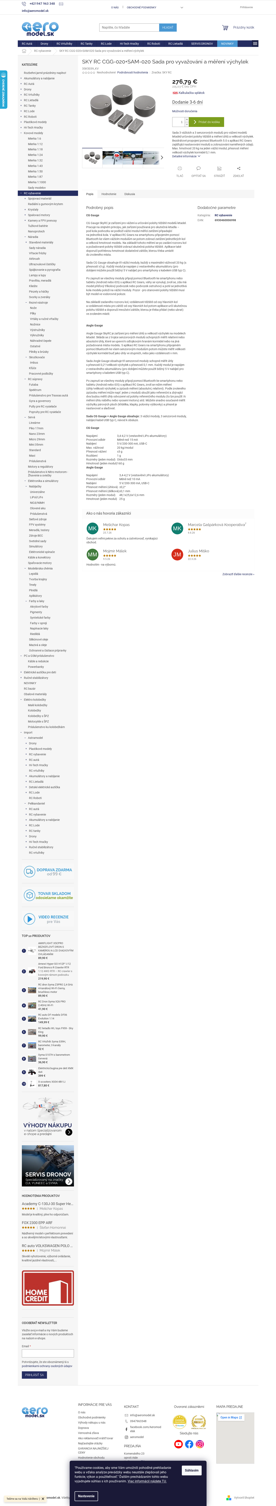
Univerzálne (37, 492)
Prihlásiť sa (34, 1375)
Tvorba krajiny (38, 579)
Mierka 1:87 (35, 176)
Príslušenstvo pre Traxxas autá (48, 395)
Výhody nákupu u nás (91, 1422)
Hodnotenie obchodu (91, 1457)
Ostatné (35, 346)
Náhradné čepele (40, 340)
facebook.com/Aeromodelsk (145, 1429)
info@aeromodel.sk (142, 1415)
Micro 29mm (37, 439)
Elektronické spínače (42, 552)
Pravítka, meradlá (40, 280)
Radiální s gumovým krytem (45, 204)
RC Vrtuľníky (32, 94)
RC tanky (34, 830)
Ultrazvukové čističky (42, 264)
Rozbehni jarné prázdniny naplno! (45, 72)
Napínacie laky (39, 628)
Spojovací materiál (39, 198)
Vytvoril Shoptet (244, 1497)
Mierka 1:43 (35, 166)
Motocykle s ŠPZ (38, 721)
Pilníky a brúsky (39, 351)
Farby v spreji (38, 623)
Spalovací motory (39, 215)
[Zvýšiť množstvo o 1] (187, 119)
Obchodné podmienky (141, 7)
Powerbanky (36, 666)
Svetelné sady (37, 541)
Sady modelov (37, 187)
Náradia (33, 237)
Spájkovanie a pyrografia (44, 269)
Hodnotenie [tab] (109, 194)
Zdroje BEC (36, 535)
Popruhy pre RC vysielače (45, 412)
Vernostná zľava (88, 1433)
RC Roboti (30, 116)
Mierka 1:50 (35, 171)
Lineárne (34, 422)
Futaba (33, 384)
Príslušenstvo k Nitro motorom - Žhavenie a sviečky (48, 473)
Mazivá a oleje (38, 645)
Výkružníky (37, 335)
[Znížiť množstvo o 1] (187, 124)
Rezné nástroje (38, 302)
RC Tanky (30, 105)
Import (28, 732)
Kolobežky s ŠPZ (38, 716)
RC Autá (29, 83)
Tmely (32, 584)
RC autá (34, 759)
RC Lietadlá (31, 100)
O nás (115, 7)
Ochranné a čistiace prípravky (47, 650)
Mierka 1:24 (35, 154)
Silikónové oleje (38, 639)
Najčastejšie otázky (90, 1443)
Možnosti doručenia (184, 111)
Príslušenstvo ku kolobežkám (46, 727)
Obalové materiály (35, 694)
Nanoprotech (36, 231)
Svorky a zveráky (39, 297)
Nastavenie (86, 1496)
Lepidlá (33, 573)
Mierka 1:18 (35, 149)
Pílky (33, 313)
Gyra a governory (40, 401)
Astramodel (35, 737)
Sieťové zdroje (38, 519)
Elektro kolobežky (35, 699)
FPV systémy (37, 524)
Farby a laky (36, 601)
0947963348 (138, 1421)
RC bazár (30, 688)
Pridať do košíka (209, 122)
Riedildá (35, 634)
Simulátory (36, 546)
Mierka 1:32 (35, 160)
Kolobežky (34, 710)
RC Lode (29, 111)
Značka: (162, 72)
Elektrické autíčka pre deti (40, 672)
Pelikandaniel (36, 803)
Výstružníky (37, 330)
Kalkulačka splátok (192, 93)
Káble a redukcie (38, 661)
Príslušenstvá (37, 461)
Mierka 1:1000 (37, 182)
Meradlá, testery (39, 530)
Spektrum (35, 390)
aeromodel (137, 1437)
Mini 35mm (36, 444)
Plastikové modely (35, 122)
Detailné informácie (184, 156)
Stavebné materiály (41, 242)
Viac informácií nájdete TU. (147, 1481)
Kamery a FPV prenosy (42, 220)
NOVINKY (30, 683)
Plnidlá (33, 590)
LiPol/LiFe (36, 497)
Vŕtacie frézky (37, 253)
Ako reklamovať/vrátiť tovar (95, 1438)
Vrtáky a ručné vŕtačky (44, 319)
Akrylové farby (39, 606)
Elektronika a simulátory (43, 481)
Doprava (83, 1427)
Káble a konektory (39, 557)
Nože (33, 308)
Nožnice (35, 324)
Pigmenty (36, 612)
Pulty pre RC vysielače (43, 406)
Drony (27, 89)
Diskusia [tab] (129, 194)
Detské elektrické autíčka (44, 787)
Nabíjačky (35, 486)
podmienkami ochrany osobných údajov (47, 1366)
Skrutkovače (37, 357)
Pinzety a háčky (39, 291)
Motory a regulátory (40, 466)
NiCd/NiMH (37, 502)
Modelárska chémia (40, 568)
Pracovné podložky (41, 373)
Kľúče (32, 368)
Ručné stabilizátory (36, 677)
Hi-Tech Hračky (33, 127)
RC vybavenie (32, 193)
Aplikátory (35, 595)
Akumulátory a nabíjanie (39, 78)
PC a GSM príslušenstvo (39, 655)
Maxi (32, 455)
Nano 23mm (37, 433)
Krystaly (33, 209)
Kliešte (33, 286)
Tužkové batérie (38, 226)
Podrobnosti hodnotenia (132, 72)
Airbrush (34, 258)
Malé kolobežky (37, 705)
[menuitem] (27, 43)
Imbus (34, 362)
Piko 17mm (36, 428)
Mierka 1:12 (35, 144)
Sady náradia (37, 248)
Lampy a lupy (37, 275)
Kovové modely (33, 133)
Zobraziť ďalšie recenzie (237, 574)
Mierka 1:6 (34, 138)
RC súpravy (35, 379)
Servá (31, 417)
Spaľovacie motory (40, 563)
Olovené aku (38, 508)
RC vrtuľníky (36, 770)
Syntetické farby (40, 617)
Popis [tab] (89, 194)
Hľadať (167, 27)
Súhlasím (192, 1470)
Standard (35, 450)
